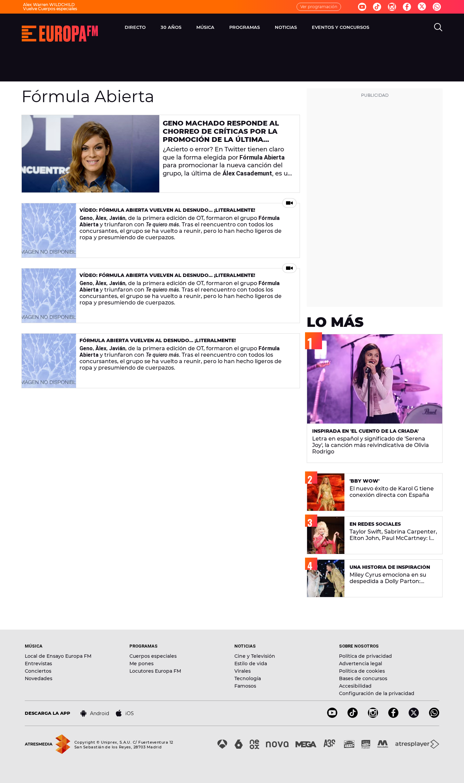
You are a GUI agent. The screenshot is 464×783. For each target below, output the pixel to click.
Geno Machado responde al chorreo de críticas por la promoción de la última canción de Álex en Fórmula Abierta (222, 139)
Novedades (38, 678)
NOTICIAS (286, 27)
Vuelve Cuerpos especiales (50, 8)
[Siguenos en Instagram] (392, 7)
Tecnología (247, 678)
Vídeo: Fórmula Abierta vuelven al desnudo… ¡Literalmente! (167, 210)
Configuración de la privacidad (376, 693)
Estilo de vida (250, 663)
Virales (242, 671)
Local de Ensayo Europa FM (58, 656)
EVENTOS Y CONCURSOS (340, 27)
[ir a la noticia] (90, 153)
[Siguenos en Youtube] (362, 7)
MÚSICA (205, 27)
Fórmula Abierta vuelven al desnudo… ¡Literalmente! (157, 340)
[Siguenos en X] (414, 716)
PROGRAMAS (244, 27)
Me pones (141, 663)
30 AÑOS (171, 27)
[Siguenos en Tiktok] (377, 7)
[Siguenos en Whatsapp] (437, 7)
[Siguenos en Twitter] (422, 7)
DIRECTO (135, 27)
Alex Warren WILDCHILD (49, 4)
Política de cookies (362, 671)
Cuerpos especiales (153, 656)
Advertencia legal (360, 663)
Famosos (245, 686)
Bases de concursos (363, 678)
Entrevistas (38, 663)
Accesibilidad (355, 686)
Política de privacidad (365, 656)
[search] (438, 27)
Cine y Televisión (254, 656)
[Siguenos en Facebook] (407, 7)
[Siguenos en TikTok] (352, 716)
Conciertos (38, 671)
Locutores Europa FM (155, 671)
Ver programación (318, 6)
